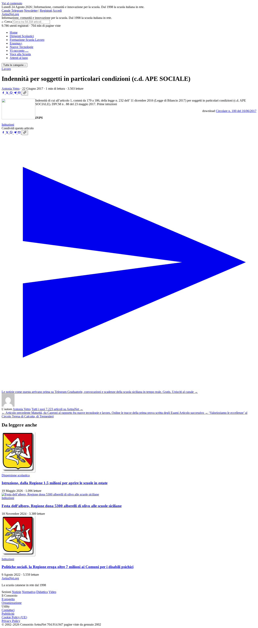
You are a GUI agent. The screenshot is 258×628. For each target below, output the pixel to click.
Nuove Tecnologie (21, 47)
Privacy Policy (11, 621)
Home (14, 32)
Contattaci (8, 610)
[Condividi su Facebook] (4, 93)
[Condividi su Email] (20, 93)
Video (52, 592)
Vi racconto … (19, 50)
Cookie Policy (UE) (14, 617)
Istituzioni (8, 124)
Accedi (57, 10)
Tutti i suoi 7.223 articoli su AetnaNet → (57, 409)
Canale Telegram (12, 10)
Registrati (46, 10)
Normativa (28, 592)
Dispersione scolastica (16, 475)
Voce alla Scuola (20, 54)
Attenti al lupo (19, 58)
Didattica (42, 592)
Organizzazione (12, 602)
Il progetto (8, 599)
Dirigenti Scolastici (22, 36)
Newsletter (31, 10)
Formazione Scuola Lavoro (27, 39)
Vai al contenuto (12, 3)
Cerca (8, 21)
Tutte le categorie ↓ (14, 65)
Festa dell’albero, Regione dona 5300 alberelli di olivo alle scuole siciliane (62, 506)
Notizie (16, 592)
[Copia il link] (25, 93)
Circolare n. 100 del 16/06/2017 (236, 111)
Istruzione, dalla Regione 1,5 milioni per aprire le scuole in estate (54, 483)
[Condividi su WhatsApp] (11, 93)
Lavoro (6, 69)
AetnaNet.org (10, 14)
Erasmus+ (16, 43)
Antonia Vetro (11, 88)
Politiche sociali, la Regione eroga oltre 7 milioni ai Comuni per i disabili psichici (67, 567)
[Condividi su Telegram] (16, 93)
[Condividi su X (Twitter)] (7, 93)
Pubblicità (8, 613)
